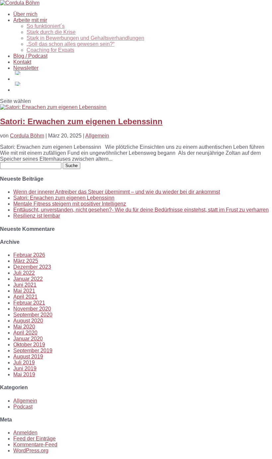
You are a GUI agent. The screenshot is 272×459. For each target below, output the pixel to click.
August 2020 (28, 320)
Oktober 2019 (29, 344)
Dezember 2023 (32, 267)
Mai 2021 (24, 291)
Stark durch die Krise (51, 32)
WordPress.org (30, 450)
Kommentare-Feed (35, 444)
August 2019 (28, 356)
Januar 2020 (28, 338)
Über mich (25, 14)
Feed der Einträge (34, 438)
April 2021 (25, 297)
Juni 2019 (24, 368)
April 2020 (25, 332)
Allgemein (97, 135)
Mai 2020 (24, 326)
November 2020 (32, 309)
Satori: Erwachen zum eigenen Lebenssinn (81, 121)
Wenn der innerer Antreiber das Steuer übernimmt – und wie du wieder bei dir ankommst (116, 192)
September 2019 (32, 350)
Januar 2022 (28, 279)
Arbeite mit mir (30, 20)
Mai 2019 (24, 374)
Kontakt (22, 62)
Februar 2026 (29, 255)
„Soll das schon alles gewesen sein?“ (70, 44)
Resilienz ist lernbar (36, 216)
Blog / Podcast (30, 56)
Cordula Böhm (27, 135)
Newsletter (25, 68)
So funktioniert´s (46, 26)
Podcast (23, 407)
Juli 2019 (24, 362)
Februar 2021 (29, 303)
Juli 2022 (24, 273)
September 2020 (32, 315)
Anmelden (25, 432)
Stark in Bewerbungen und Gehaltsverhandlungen (85, 38)
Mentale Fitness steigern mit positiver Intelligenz (69, 204)
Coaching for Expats (50, 50)
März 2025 (25, 261)
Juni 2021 (24, 285)
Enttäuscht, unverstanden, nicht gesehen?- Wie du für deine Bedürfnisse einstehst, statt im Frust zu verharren (141, 210)
